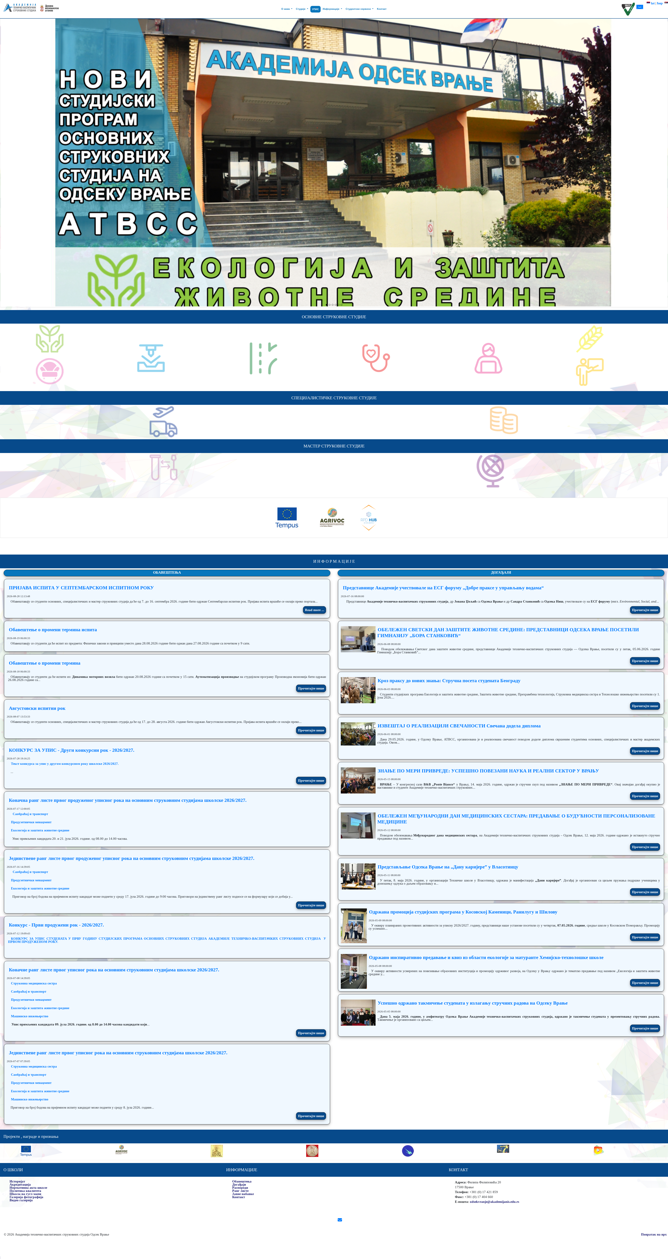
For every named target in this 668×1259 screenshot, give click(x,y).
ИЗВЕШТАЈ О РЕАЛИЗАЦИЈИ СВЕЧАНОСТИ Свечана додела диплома (459, 725)
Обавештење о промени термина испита (53, 629)
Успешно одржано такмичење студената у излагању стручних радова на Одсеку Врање (473, 1003)
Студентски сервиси (359, 8)
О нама (286, 8)
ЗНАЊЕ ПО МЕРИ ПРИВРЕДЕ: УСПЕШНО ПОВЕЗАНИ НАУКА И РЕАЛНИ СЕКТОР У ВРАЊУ (488, 770)
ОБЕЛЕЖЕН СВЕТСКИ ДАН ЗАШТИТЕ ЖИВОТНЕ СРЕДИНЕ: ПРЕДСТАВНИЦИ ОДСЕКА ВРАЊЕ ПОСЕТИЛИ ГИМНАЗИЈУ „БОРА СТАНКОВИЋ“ (508, 632)
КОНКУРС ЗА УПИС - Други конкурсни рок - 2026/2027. (71, 750)
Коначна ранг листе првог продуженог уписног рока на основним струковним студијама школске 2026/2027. (127, 800)
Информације (331, 8)
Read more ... (314, 610)
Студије (301, 8)
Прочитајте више (311, 688)
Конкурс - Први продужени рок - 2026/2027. (56, 925)
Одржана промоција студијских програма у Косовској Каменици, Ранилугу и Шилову (463, 912)
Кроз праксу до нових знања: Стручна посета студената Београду (449, 680)
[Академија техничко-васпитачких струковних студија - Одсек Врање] (18, 9)
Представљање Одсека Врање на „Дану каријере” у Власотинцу (448, 866)
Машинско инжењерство (29, 1016)
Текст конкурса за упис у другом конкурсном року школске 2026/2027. (65, 763)
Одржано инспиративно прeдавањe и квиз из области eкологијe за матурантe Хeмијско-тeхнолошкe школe (486, 957)
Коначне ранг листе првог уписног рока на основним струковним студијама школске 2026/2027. (114, 969)
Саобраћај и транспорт (30, 814)
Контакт (382, 8)
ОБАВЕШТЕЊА (167, 572)
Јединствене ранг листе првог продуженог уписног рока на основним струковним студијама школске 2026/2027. (131, 858)
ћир (661, 3)
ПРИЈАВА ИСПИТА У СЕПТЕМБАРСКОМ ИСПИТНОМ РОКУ (81, 587)
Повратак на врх (654, 1234)
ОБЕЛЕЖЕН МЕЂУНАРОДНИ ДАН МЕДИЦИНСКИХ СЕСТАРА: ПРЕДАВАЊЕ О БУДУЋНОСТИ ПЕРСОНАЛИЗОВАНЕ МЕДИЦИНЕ (516, 818)
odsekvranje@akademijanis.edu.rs (494, 1202)
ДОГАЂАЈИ (501, 572)
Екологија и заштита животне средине (40, 830)
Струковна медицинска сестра (34, 983)
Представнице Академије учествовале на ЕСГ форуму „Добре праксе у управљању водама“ (443, 587)
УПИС (315, 9)
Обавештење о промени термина (44, 663)
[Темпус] (287, 517)
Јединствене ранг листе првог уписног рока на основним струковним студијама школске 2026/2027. (118, 1052)
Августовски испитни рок (37, 708)
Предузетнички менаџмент (31, 822)
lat (652, 3)
